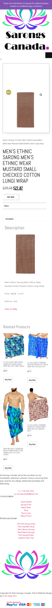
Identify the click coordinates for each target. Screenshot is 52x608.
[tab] (9, 218)
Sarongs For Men (14, 140)
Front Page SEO (9, 596)
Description (9, 219)
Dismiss (38, 6)
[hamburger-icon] (48, 55)
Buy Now (10, 197)
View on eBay (11, 309)
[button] (14, 206)
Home (5, 140)
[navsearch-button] (1, 59)
